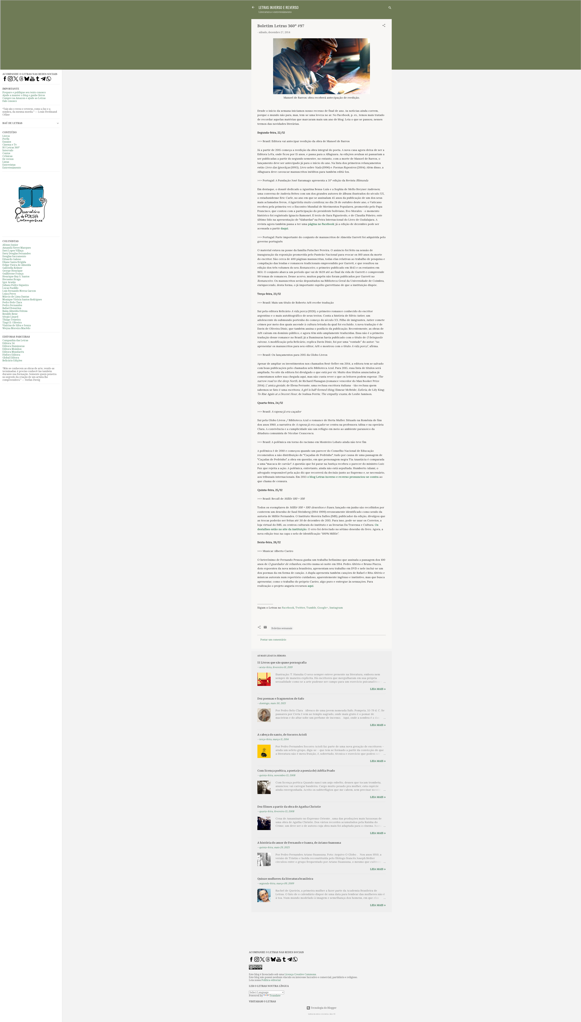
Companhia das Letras (15, 340)
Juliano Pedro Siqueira (15, 285)
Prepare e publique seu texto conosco (24, 92)
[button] (384, 26)
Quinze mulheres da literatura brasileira (285, 878)
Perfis (5, 138)
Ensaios (6, 141)
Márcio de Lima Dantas (15, 296)
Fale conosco (9, 101)
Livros (6, 136)
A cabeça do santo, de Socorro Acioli (282, 734)
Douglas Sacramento (14, 256)
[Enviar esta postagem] (265, 628)
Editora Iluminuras (13, 346)
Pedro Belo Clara (12, 302)
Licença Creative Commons (300, 974)
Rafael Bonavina (11, 308)
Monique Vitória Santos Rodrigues (22, 299)
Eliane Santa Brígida (14, 262)
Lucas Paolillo (10, 288)
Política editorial (271, 980)
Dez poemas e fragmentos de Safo (280, 698)
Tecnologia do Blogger (323, 1007)
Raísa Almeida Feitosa (14, 311)
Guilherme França (12, 273)
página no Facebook (321, 224)
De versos (7, 159)
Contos (6, 153)
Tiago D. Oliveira (12, 322)
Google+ (322, 607)
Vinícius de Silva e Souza (16, 325)
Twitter (300, 607)
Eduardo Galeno (11, 259)
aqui (310, 586)
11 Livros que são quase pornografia (281, 662)
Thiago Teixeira (11, 319)
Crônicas (7, 156)
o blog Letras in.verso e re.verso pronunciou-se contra (343, 477)
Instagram (336, 607)
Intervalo (7, 150)
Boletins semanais (281, 628)
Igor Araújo (9, 282)
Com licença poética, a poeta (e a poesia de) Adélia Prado (296, 770)
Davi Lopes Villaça (12, 250)
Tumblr (311, 607)
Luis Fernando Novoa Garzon (19, 290)
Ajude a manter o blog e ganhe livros (23, 95)
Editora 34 (8, 343)
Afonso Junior (10, 244)
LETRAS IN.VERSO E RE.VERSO (279, 7)
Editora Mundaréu (13, 351)
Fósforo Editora (11, 354)
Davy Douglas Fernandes (16, 253)
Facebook (288, 607)
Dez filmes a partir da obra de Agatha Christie (289, 806)
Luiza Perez (9, 293)
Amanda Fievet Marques (16, 247)
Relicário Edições (12, 360)
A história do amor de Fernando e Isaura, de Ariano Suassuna (299, 842)
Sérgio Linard (10, 316)
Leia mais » (378, 689)
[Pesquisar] (390, 8)
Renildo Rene (10, 313)
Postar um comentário (273, 639)
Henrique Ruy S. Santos (15, 276)
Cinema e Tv (9, 144)
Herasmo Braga (11, 279)
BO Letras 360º (11, 147)
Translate (275, 995)
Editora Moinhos (11, 349)
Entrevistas (8, 164)
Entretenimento (11, 167)
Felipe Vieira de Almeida (16, 265)
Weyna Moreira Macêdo (16, 328)
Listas (5, 161)
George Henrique (12, 270)
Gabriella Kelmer (12, 267)
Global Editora (10, 357)
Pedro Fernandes (12, 305)
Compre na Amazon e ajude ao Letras (24, 98)
